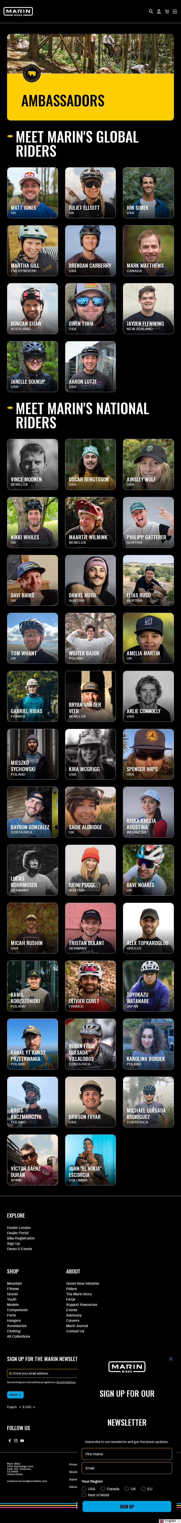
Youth (11, 1299)
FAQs (70, 1299)
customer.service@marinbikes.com (27, 1481)
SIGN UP (13, 1394)
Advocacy (74, 1315)
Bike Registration (21, 1238)
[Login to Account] (159, 11)
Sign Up (13, 1243)
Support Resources (81, 1305)
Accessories (16, 1326)
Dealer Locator (19, 1228)
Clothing (14, 1331)
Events (71, 1310)
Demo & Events (19, 1249)
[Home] (18, 11)
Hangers (14, 1320)
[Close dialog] (171, 1359)
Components (17, 1310)
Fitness (13, 1289)
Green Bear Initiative (82, 1283)
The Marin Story (79, 1294)
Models (13, 1305)
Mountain (14, 1283)
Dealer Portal (17, 1233)
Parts (11, 1315)
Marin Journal (77, 1326)
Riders (71, 1289)
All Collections (18, 1336)
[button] (167, 11)
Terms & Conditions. (66, 1382)
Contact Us (75, 1331)
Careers (72, 1320)
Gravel (12, 1294)
